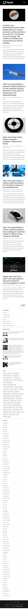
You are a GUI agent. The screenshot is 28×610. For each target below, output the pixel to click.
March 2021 (5, 563)
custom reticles (6, 389)
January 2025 (5, 464)
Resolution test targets (7, 412)
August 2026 (5, 423)
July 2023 (5, 502)
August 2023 (5, 500)
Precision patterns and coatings (9, 407)
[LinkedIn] (18, 602)
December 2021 (6, 543)
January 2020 (5, 593)
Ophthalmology (18, 398)
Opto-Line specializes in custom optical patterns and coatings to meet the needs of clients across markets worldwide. (14, 231)
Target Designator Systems (14, 414)
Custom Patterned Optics (7, 382)
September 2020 (6, 576)
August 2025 (5, 449)
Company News (19, 45)
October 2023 (6, 496)
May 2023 (5, 507)
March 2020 (5, 589)
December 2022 (6, 518)
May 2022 (5, 533)
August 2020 (5, 578)
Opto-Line (6, 45)
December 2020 (6, 569)
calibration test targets (7, 375)
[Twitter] (14, 602)
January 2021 (5, 567)
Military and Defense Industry (8, 396)
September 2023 (6, 498)
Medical (4, 99)
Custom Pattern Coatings (17, 380)
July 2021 (5, 554)
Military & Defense (7, 321)
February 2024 (6, 487)
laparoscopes (10, 391)
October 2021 (6, 548)
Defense (11, 389)
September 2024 (6, 472)
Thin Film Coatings (6, 416)
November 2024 (6, 468)
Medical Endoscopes (7, 393)
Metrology (21, 393)
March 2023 (5, 511)
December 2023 (6, 492)
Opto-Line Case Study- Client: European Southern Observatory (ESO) (13, 140)
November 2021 (6, 546)
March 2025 (5, 459)
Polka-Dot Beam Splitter (16, 405)
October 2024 (6, 470)
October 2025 (6, 444)
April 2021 (5, 561)
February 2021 (6, 565)
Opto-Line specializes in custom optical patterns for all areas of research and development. (13, 184)
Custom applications (16, 377)
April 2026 (5, 431)
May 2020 (5, 584)
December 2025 (6, 440)
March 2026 (5, 433)
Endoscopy (21, 389)
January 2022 (5, 541)
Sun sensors (5, 414)
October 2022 (6, 522)
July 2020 (5, 580)
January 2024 (5, 490)
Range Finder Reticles (7, 409)
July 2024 (5, 477)
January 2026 (5, 438)
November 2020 (6, 571)
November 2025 (6, 442)
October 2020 (6, 574)
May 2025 (5, 455)
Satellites (18, 412)
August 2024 (5, 474)
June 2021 (5, 556)
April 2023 (5, 509)
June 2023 (5, 505)
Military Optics (18, 396)
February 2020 (6, 591)
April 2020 (5, 587)
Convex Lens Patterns (7, 377)
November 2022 (6, 520)
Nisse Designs (20, 606)
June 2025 (5, 453)
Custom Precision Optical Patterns (9, 384)
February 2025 (6, 461)
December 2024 (6, 466)
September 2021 (6, 550)
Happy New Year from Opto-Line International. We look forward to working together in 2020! (14, 279)
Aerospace (5, 312)
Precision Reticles (19, 407)
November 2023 (6, 494)
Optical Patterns (6, 400)
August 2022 (5, 526)
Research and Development (17, 191)
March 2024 (5, 485)
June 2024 (5, 479)
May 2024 (5, 481)
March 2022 (5, 537)
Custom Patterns (6, 47)
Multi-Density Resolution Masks (9, 398)
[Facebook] (11, 602)
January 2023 (5, 515)
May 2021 (5, 558)
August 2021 (5, 552)
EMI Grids (16, 389)
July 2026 (5, 425)
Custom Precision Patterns (8, 387)
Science (22, 412)
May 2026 (5, 429)
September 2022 (6, 524)
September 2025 (6, 446)
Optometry (19, 400)
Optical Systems (13, 400)
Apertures (10, 373)
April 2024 (5, 483)
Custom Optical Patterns (7, 380)
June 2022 (5, 530)
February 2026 (6, 436)
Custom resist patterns (18, 387)
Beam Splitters (16, 373)
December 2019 (6, 595)
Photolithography (17, 402)
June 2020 (5, 582)
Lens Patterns (16, 391)
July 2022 (5, 528)
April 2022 (5, 535)
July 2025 (5, 451)
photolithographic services (8, 402)
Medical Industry (15, 393)
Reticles (14, 412)
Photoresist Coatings (7, 323)
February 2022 (6, 539)
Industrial (5, 391)
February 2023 (6, 513)
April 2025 (5, 457)
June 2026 (5, 427)
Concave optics (15, 375)
